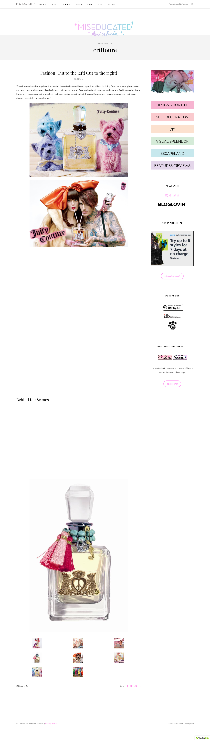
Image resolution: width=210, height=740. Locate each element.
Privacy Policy (51, 723)
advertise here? (172, 276)
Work (90, 4)
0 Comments (22, 686)
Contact (112, 4)
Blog (54, 4)
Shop (100, 4)
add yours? (172, 383)
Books (78, 4)
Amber (43, 4)
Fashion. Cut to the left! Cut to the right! (78, 73)
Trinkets (66, 4)
